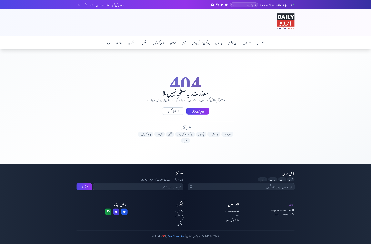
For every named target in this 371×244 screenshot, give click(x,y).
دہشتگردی (132, 42)
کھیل (181, 219)
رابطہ (92, 4)
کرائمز (291, 179)
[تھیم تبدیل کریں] (79, 5)
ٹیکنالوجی (173, 42)
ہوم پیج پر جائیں (197, 111)
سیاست (119, 42)
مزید (108, 42)
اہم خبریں (246, 42)
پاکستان (218, 42)
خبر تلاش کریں (173, 111)
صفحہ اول (260, 42)
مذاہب (272, 179)
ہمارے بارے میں (102, 4)
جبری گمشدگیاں (158, 42)
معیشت (180, 224)
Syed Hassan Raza (176, 235)
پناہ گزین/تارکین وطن (201, 42)
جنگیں (144, 42)
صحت (282, 179)
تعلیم (184, 42)
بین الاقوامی (232, 42)
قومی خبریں (179, 210)
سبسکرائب (84, 187)
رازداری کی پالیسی (118, 4)
